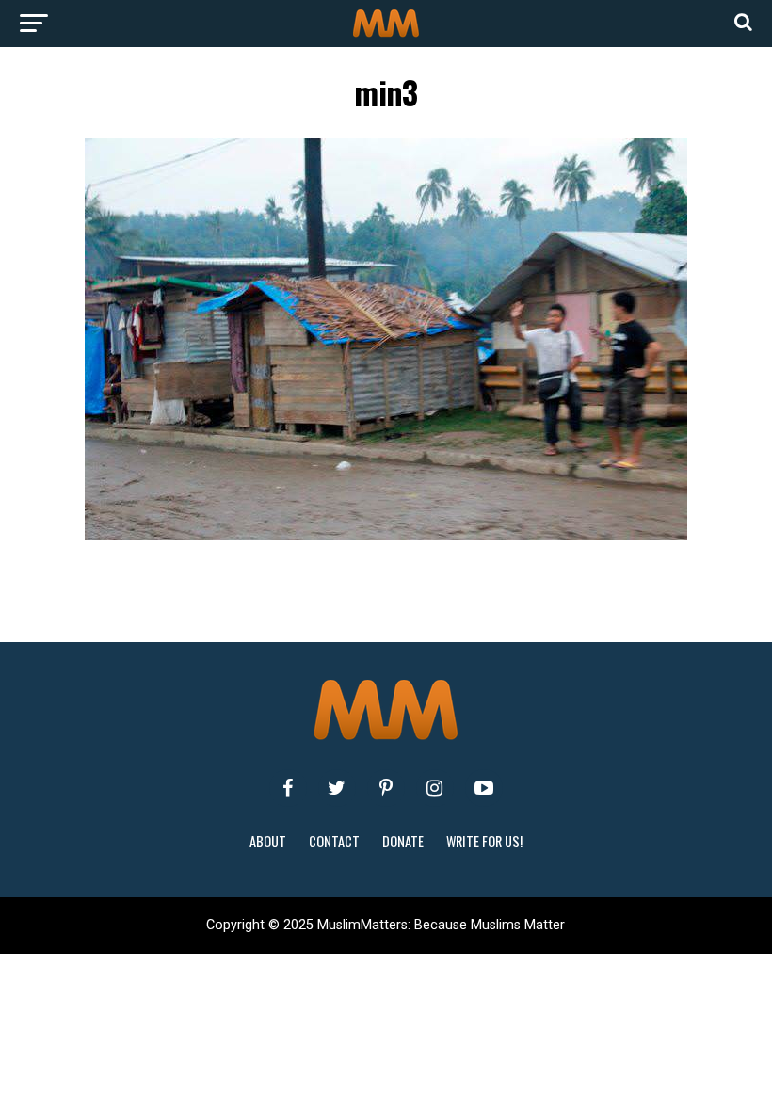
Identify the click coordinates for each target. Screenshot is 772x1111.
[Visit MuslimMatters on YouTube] (484, 788)
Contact (334, 841)
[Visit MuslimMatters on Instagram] (435, 788)
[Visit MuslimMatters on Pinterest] (386, 788)
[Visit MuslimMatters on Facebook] (288, 788)
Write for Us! (484, 841)
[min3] (386, 535)
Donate (403, 841)
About (267, 841)
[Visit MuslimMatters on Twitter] (337, 788)
